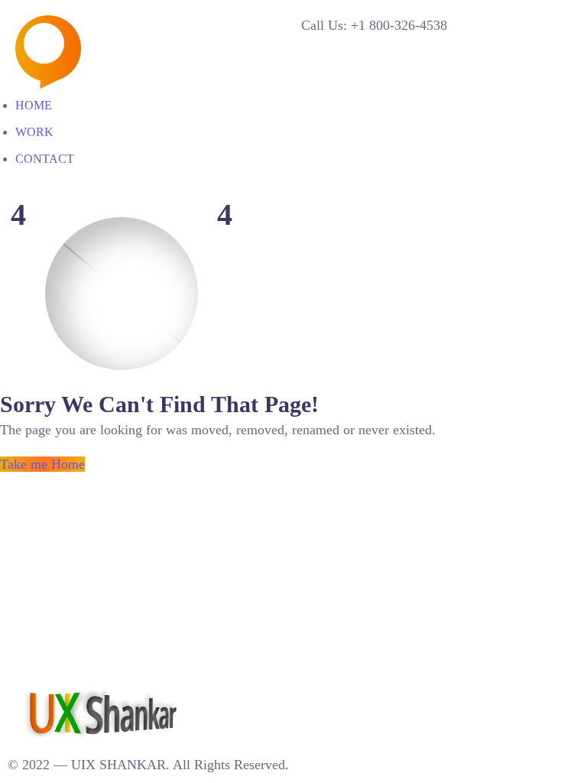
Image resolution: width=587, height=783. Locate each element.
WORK (34, 131)
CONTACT (44, 158)
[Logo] (129, 25)
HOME (33, 105)
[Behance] (231, 694)
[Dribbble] (248, 694)
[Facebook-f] (264, 694)
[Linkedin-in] (215, 694)
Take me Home (42, 464)
